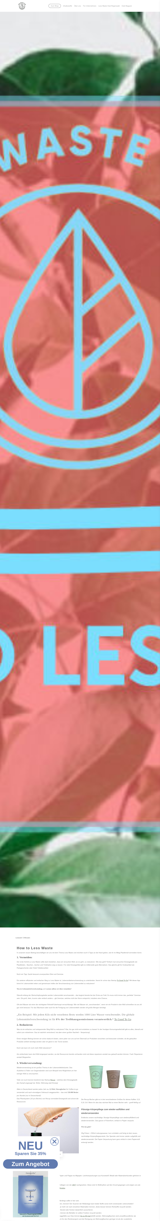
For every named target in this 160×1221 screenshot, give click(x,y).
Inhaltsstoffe (67, 6)
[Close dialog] (54, 1141)
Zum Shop (55, 6)
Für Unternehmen (89, 6)
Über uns (77, 6)
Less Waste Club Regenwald (109, 6)
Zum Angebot (30, 1164)
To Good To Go (122, 1019)
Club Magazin (127, 6)
